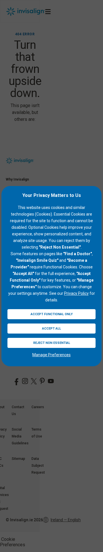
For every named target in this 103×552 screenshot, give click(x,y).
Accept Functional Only (52, 314)
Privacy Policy (76, 293)
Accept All (51, 328)
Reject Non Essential (51, 343)
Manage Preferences (51, 354)
